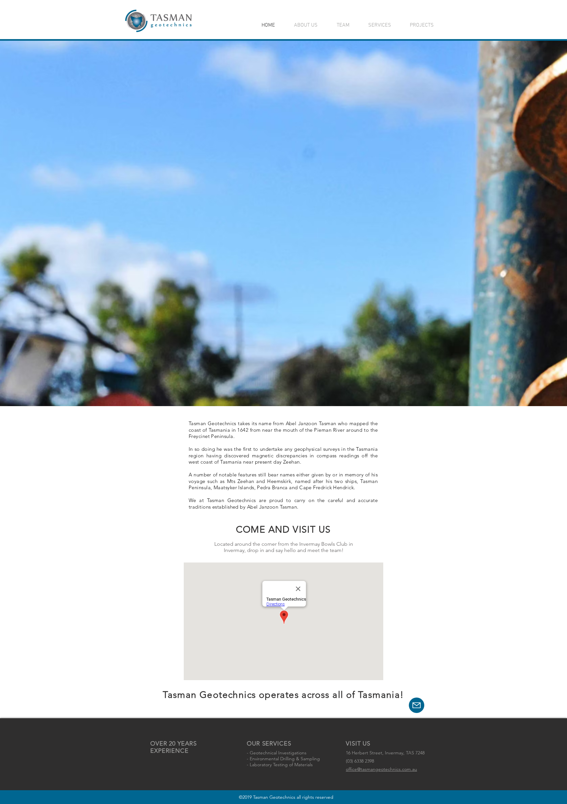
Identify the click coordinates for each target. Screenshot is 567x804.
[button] (416, 705)
